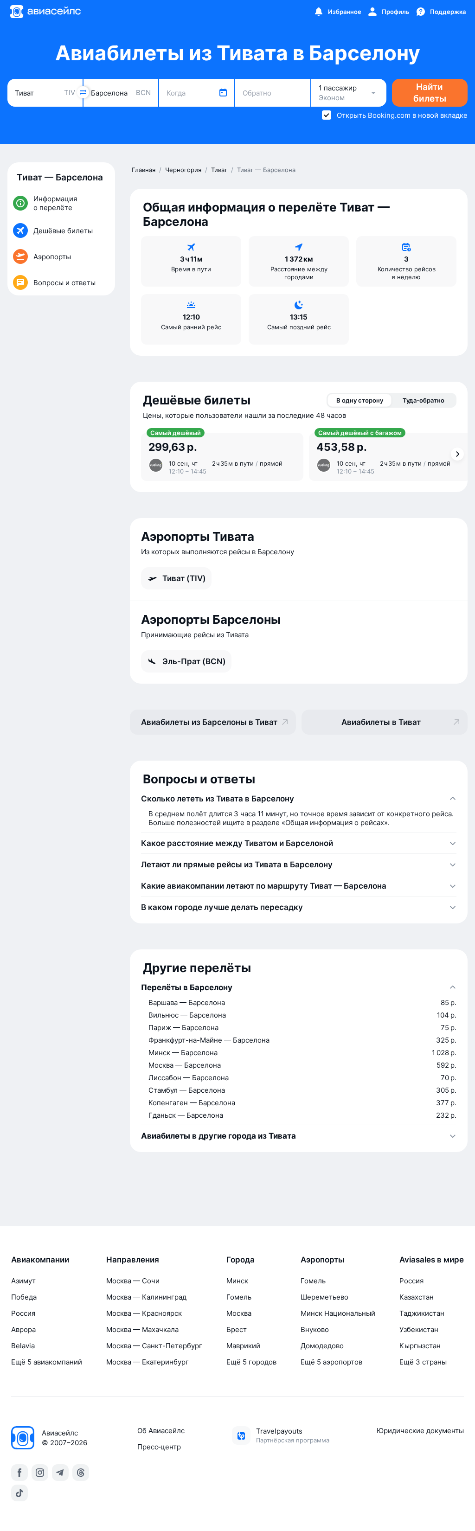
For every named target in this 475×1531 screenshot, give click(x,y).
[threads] (80, 1472)
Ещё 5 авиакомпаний (46, 1362)
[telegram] (60, 1472)
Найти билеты (429, 93)
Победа (24, 1297)
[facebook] (19, 1472)
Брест (236, 1329)
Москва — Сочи (133, 1280)
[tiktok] (19, 1493)
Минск (237, 1280)
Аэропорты (323, 1259)
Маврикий (243, 1345)
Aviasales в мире (431, 1259)
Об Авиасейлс (161, 1430)
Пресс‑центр (159, 1446)
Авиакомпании (40, 1259)
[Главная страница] (45, 11)
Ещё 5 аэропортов (331, 1362)
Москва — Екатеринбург (147, 1362)
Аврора (23, 1329)
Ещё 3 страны (423, 1362)
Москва (238, 1313)
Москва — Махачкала (142, 1329)
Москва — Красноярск (144, 1313)
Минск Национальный (338, 1313)
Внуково (315, 1329)
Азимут (23, 1280)
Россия (23, 1313)
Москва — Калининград (146, 1297)
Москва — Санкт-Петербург (154, 1345)
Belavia (23, 1345)
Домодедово (322, 1345)
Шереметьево (324, 1297)
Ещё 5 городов (251, 1362)
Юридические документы (420, 1430)
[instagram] (39, 1472)
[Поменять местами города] (83, 92)
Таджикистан (421, 1313)
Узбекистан (418, 1329)
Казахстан (416, 1297)
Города (240, 1259)
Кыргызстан (420, 1345)
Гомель (238, 1297)
